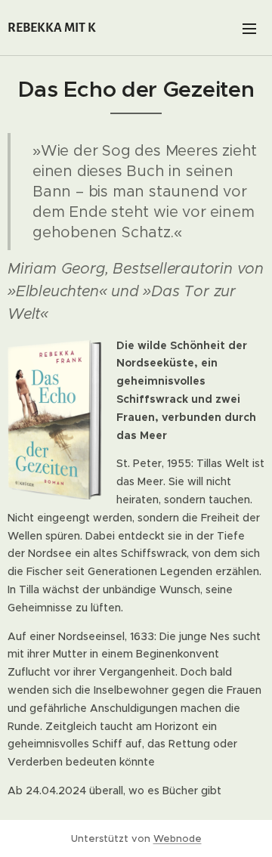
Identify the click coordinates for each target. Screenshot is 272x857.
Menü (249, 28)
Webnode (177, 838)
